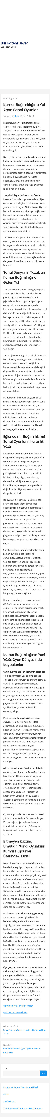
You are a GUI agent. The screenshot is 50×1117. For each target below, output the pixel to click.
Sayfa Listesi (9, 1101)
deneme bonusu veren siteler (18, 1005)
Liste (5, 1094)
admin (16, 116)
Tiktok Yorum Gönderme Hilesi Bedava (22, 1108)
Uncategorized (10, 98)
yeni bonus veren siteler (15, 1012)
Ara (5, 1068)
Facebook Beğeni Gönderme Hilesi (20, 1087)
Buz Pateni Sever (14, 43)
